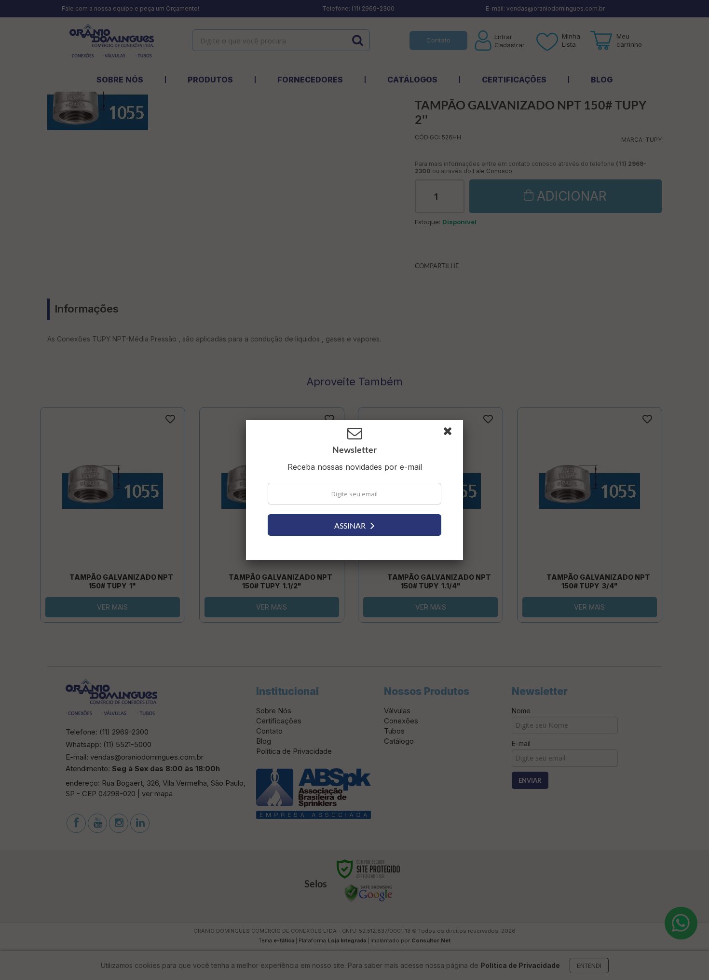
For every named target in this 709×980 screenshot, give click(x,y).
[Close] (452, 433)
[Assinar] (354, 525)
